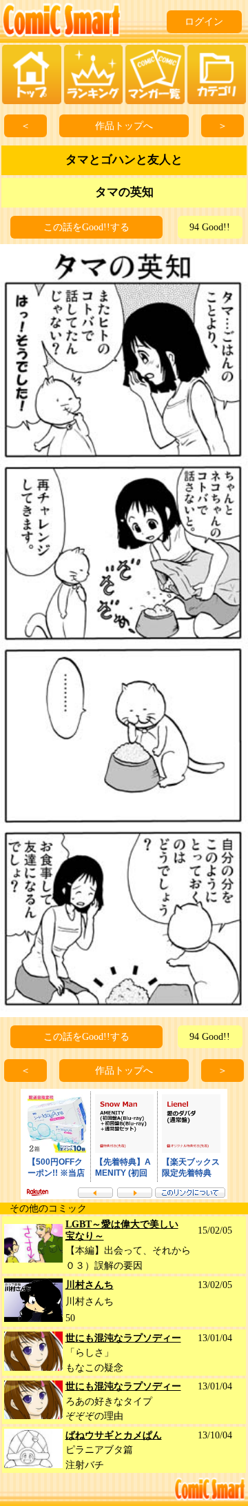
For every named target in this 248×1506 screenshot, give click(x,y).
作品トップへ (124, 126)
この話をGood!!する (86, 227)
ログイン (204, 22)
